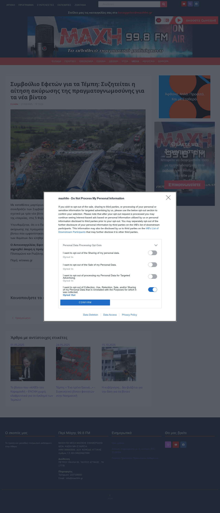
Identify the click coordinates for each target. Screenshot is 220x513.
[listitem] (110, 245)
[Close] (169, 198)
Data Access (110, 314)
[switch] (152, 252)
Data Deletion (90, 314)
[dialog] (110, 256)
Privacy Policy (129, 314)
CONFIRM (85, 302)
